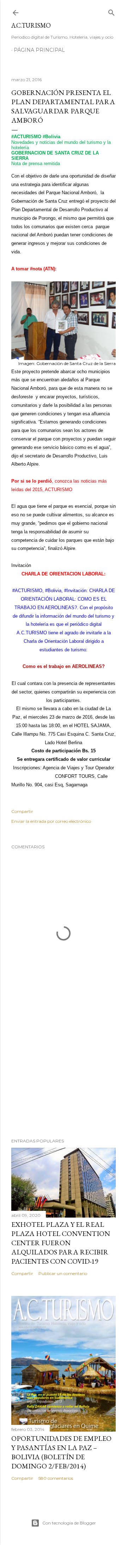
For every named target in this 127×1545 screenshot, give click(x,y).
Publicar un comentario (62, 1273)
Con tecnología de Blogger (69, 1523)
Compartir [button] (22, 811)
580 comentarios (55, 1478)
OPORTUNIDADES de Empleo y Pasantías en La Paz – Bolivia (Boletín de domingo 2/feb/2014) (61, 1452)
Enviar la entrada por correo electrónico (51, 821)
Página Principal (39, 50)
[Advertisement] (63, 1076)
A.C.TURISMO (31, 25)
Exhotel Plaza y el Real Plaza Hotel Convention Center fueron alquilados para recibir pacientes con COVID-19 (60, 1243)
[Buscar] (111, 11)
